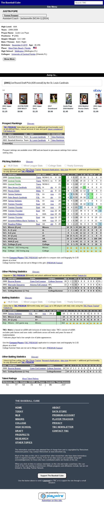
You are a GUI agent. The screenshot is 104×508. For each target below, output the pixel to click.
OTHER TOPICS (23, 442)
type (25, 134)
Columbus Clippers (16, 214)
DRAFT (19, 431)
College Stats (54, 166)
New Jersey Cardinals (17, 187)
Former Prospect (11, 15)
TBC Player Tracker (33, 170)
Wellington (19, 51)
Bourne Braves (14, 281)
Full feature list (9, 131)
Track (46, 306)
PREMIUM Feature (54, 263)
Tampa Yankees (15, 194)
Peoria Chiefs (14, 191)
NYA (52, 194)
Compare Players (16, 258)
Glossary (30, 124)
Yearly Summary (75, 166)
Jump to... (52, 75)
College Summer (55, 281)
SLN (52, 187)
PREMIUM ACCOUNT (63, 415)
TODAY (19, 411)
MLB (17, 415)
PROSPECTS (22, 435)
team (32, 134)
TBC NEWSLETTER (63, 427)
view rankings (56, 134)
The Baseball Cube (11, 2)
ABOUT (56, 407)
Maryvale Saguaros (16, 285)
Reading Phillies (15, 224)
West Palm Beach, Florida (19, 48)
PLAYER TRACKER (63, 419)
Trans (38, 177)
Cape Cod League (38, 281)
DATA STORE (59, 411)
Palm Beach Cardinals (17, 197)
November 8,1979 (19, 45)
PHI (52, 224)
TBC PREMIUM (10, 127)
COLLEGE (20, 423)
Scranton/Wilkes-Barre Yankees (21, 221)
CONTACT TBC (60, 431)
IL (37, 214)
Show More (9, 59)
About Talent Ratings (30, 379)
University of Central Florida (23, 54)
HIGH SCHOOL (23, 427)
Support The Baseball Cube (52, 476)
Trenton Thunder (15, 204)
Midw (38, 191)
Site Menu (52, 7)
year (4, 134)
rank (48, 134)
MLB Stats (13, 166)
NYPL (38, 187)
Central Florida (14, 177)
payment (47, 481)
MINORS (19, 419)
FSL (38, 194)
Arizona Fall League (38, 285)
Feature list (82, 275)
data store (64, 170)
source (10, 134)
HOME (18, 407)
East (38, 204)
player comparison (55, 129)
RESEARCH (21, 438)
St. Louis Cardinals (38, 137)
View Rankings (58, 137)
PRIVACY (57, 423)
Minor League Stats (33, 166)
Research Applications (50, 170)
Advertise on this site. (52, 500)
